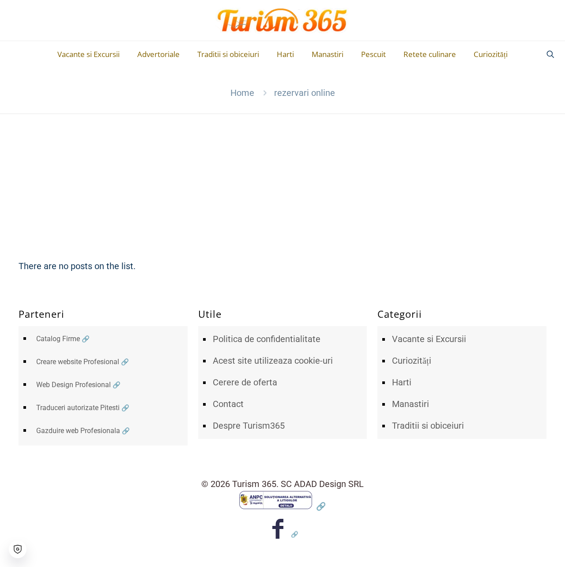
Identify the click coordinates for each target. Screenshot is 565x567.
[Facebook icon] (282, 534)
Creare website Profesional (77, 362)
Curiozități (411, 360)
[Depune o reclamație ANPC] (282, 506)
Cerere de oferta (245, 382)
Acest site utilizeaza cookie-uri (273, 360)
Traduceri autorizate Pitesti (78, 407)
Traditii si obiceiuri (428, 425)
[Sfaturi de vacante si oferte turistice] (282, 20)
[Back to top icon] (522, 549)
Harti (401, 382)
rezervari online (304, 93)
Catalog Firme (58, 339)
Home (242, 93)
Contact (228, 404)
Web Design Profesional (73, 385)
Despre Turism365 (249, 425)
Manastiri (410, 404)
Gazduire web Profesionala (78, 430)
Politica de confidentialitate (266, 339)
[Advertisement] (282, 179)
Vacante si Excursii (429, 339)
